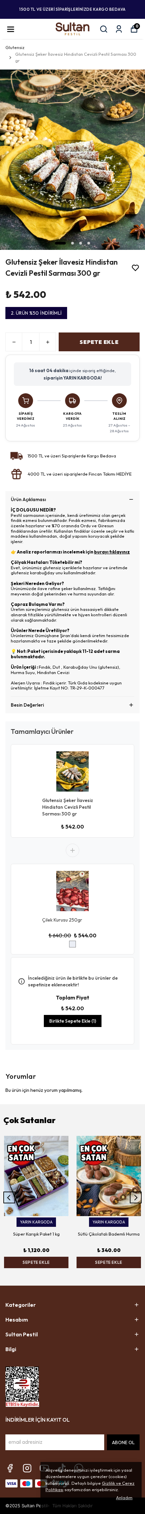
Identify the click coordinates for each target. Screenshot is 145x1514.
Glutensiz (15, 47)
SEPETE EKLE (99, 342)
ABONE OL (123, 1442)
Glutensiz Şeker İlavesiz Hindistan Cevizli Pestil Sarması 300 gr (67, 807)
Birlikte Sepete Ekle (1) (72, 1021)
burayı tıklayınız (112, 551)
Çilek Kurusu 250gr (62, 920)
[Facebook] (9, 1468)
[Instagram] (27, 1468)
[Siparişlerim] (119, 29)
